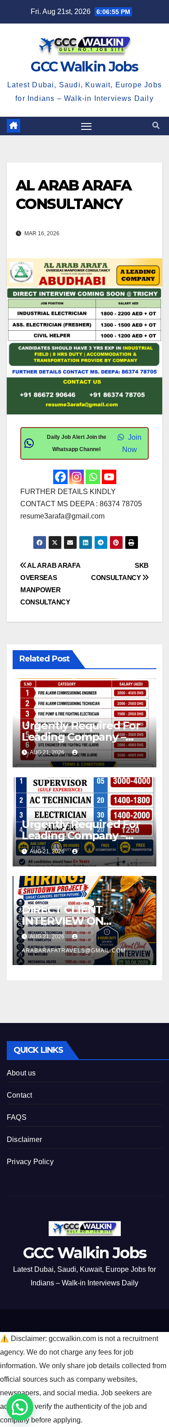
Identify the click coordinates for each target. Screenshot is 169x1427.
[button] (156, 125)
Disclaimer (24, 1139)
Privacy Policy (30, 1161)
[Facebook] (60, 477)
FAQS (17, 1117)
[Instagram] (76, 477)
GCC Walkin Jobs (84, 66)
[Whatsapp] (93, 477)
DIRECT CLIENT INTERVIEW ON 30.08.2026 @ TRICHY (78, 921)
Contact (19, 1095)
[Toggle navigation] (86, 126)
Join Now (132, 443)
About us (21, 1073)
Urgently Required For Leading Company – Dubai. (81, 737)
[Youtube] (109, 477)
